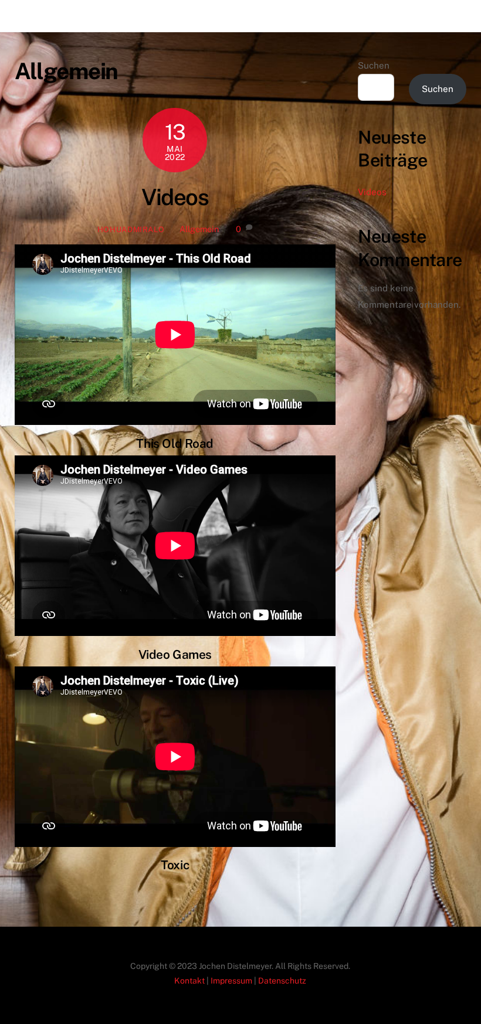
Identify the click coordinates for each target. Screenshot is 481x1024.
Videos (174, 197)
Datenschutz (282, 980)
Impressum (231, 980)
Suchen (373, 65)
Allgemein (199, 229)
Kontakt (189, 980)
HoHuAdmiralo (131, 229)
